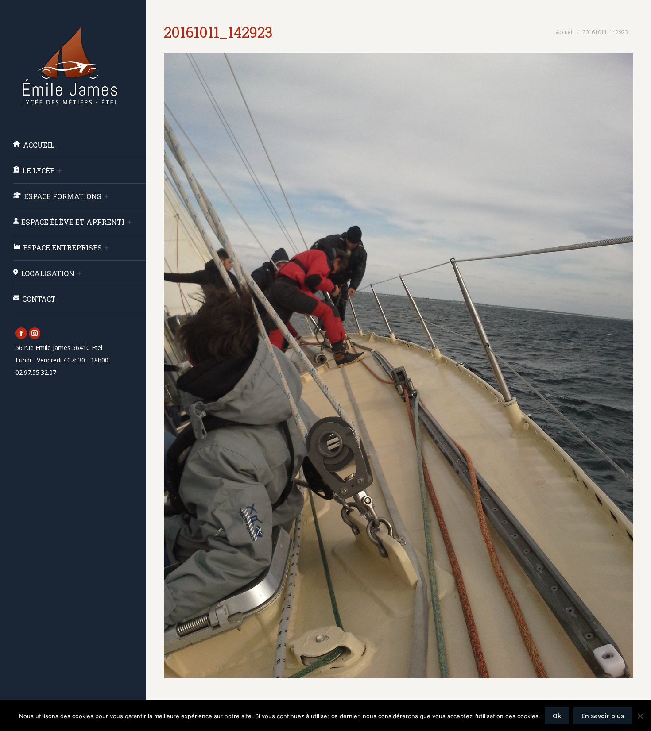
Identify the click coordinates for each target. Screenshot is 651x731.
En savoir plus (602, 716)
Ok (557, 716)
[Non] (640, 716)
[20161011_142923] (398, 365)
